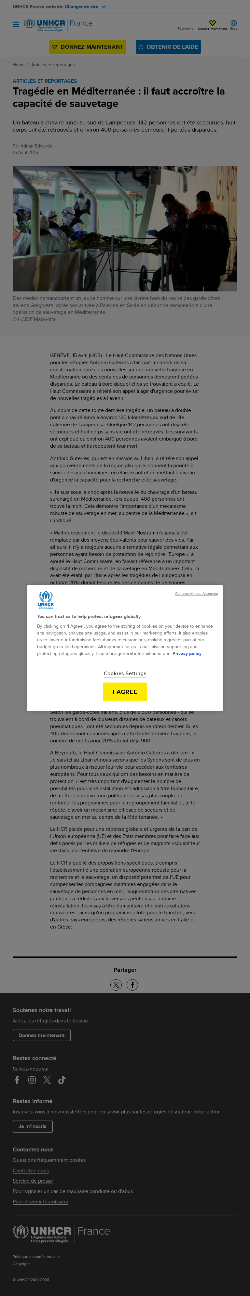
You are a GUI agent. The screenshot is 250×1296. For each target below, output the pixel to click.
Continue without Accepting (196, 593)
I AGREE (125, 691)
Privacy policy (187, 653)
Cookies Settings (125, 673)
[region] (125, 648)
